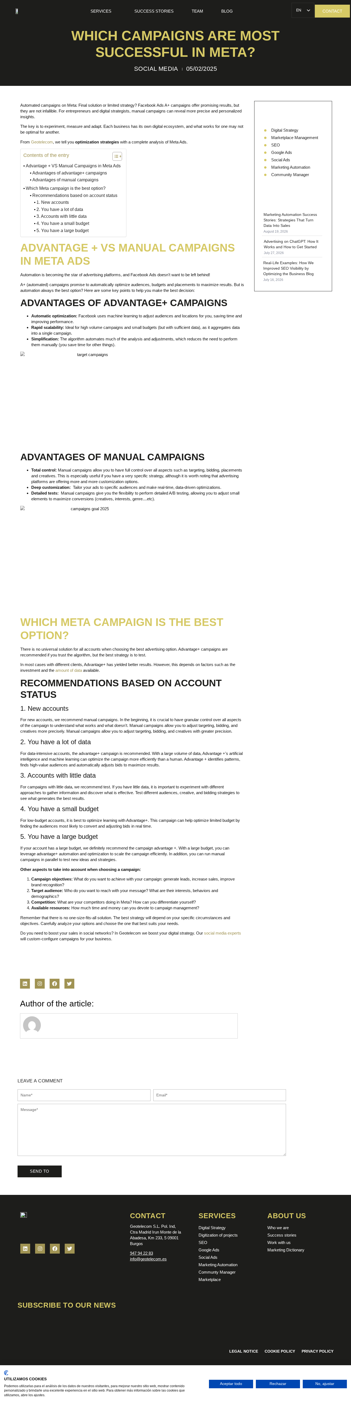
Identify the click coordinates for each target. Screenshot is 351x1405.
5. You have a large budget (62, 230)
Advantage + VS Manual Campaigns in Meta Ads (73, 165)
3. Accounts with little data (61, 216)
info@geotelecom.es (148, 1259)
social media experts (222, 933)
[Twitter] (69, 984)
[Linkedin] (25, 984)
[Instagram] (40, 984)
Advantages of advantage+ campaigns (69, 173)
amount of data (68, 670)
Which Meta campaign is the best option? (66, 188)
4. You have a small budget (62, 223)
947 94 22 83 (141, 1253)
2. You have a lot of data (59, 209)
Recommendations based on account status (74, 195)
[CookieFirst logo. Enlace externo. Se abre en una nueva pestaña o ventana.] (6, 1372)
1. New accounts (52, 202)
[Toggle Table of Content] (114, 156)
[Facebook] (55, 984)
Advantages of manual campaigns (65, 179)
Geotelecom (42, 142)
